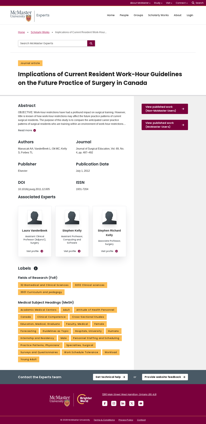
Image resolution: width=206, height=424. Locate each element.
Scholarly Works (158, 15)
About (178, 15)
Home (111, 15)
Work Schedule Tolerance (81, 352)
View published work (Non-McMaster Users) (160, 109)
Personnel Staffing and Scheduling (96, 338)
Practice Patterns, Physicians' (40, 345)
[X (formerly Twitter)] (131, 403)
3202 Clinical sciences (90, 285)
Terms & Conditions (104, 419)
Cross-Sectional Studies (88, 317)
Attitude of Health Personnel (95, 309)
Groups (138, 15)
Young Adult (29, 359)
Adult (66, 309)
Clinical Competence (51, 317)
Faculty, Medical (77, 324)
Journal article (30, 63)
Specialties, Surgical (79, 345)
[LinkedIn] (122, 403)
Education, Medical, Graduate (40, 324)
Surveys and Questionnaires (39, 352)
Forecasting (28, 331)
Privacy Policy (126, 419)
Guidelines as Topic (56, 331)
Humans (113, 331)
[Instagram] (113, 403)
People (124, 15)
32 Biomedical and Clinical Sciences (45, 285)
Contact (141, 419)
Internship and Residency (37, 338)
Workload (111, 352)
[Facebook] (104, 403)
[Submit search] (91, 43)
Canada (26, 317)
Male (64, 338)
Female (99, 324)
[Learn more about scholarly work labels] (36, 268)
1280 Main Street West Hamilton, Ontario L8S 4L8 (129, 394)
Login (190, 15)
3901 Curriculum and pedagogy (41, 292)
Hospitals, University (88, 331)
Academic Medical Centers (39, 309)
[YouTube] (140, 403)
